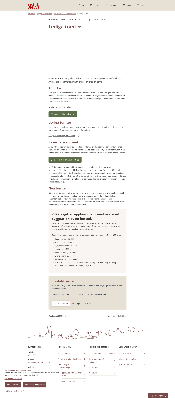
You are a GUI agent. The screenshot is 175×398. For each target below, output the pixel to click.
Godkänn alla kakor (13, 385)
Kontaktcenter (60, 303)
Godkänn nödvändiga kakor (34, 385)
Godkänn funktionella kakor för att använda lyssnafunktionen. (76, 19)
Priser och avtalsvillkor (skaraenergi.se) (73, 265)
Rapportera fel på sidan (117, 316)
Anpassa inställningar (14, 391)
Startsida (31, 14)
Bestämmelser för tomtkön (60, 107)
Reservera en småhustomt (67, 160)
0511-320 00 (33, 355)
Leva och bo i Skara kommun (65, 14)
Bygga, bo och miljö (44, 14)
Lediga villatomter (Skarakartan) (64, 135)
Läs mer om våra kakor (13, 379)
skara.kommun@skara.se (39, 362)
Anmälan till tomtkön (65, 115)
